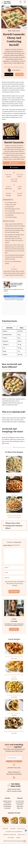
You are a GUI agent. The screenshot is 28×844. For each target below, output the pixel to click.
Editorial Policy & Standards (14, 831)
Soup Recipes (7, 808)
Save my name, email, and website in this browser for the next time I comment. (14, 584)
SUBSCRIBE (14, 761)
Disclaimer (11, 837)
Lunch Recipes (7, 803)
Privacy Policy (21, 828)
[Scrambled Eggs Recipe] (14, 687)
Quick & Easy (20, 805)
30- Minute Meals (20, 801)
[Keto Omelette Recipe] (14, 705)
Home (9, 30)
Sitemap (18, 837)
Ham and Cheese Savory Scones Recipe (14, 676)
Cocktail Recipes (7, 806)
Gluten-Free (20, 808)
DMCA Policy (21, 834)
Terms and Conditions (9, 834)
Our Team (12, 828)
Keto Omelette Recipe (14, 713)
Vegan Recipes (19, 806)
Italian (22, 67)
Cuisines (16, 67)
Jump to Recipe (9, 74)
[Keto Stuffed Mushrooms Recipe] (14, 723)
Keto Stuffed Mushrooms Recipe (14, 731)
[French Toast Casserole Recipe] (14, 648)
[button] (20, 2)
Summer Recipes (20, 803)
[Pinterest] (14, 777)
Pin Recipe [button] (15, 167)
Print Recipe (19, 74)
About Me (5, 828)
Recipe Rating (7, 545)
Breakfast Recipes (7, 801)
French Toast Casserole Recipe (14, 656)
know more (14, 629)
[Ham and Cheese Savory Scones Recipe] (14, 666)
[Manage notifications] (25, 841)
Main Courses (16, 30)
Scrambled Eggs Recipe (14, 695)
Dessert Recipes (7, 805)
